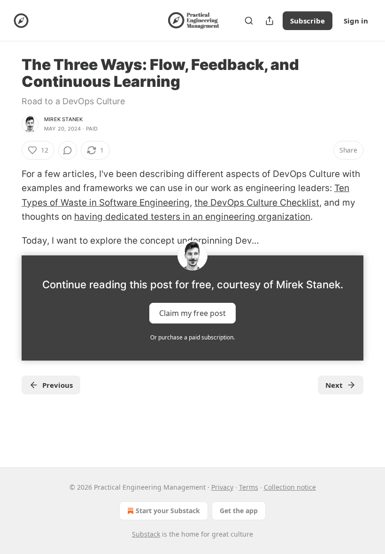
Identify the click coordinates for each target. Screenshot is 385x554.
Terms (248, 487)
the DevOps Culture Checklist (256, 202)
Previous (57, 385)
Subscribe (307, 20)
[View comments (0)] (67, 150)
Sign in (356, 20)
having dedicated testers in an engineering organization (192, 216)
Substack (146, 534)
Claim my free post (192, 313)
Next (334, 385)
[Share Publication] (269, 20)
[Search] (248, 20)
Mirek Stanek (63, 119)
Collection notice (290, 487)
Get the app (239, 510)
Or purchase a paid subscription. (192, 337)
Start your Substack (168, 510)
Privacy (222, 487)
